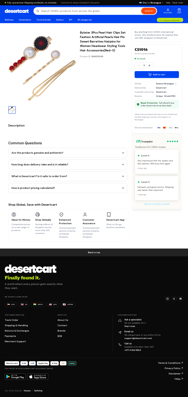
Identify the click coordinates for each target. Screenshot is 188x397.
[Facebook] (180, 298)
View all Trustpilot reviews (157, 204)
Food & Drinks (44, 20)
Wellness (9, 20)
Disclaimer (176, 373)
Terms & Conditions (170, 362)
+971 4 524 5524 (132, 350)
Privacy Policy (174, 368)
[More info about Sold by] (175, 83)
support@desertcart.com (138, 338)
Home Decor (25, 20)
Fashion (59, 20)
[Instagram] (167, 298)
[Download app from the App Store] (37, 377)
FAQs (179, 379)
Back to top (94, 252)
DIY (70, 20)
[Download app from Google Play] (15, 377)
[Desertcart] (17, 11)
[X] (174, 298)
